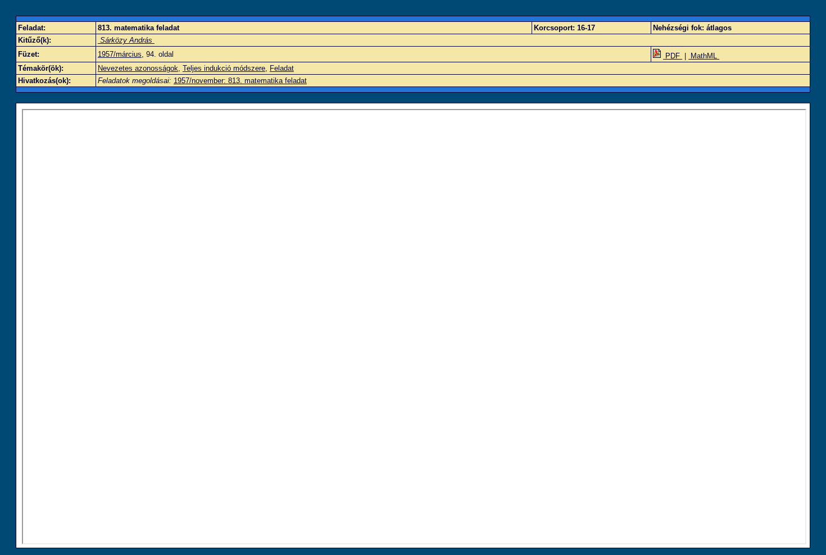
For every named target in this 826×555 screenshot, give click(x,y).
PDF (672, 56)
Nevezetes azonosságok (138, 68)
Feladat (282, 68)
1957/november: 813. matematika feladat (240, 80)
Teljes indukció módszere (224, 68)
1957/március (120, 54)
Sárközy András (126, 40)
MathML (703, 56)
